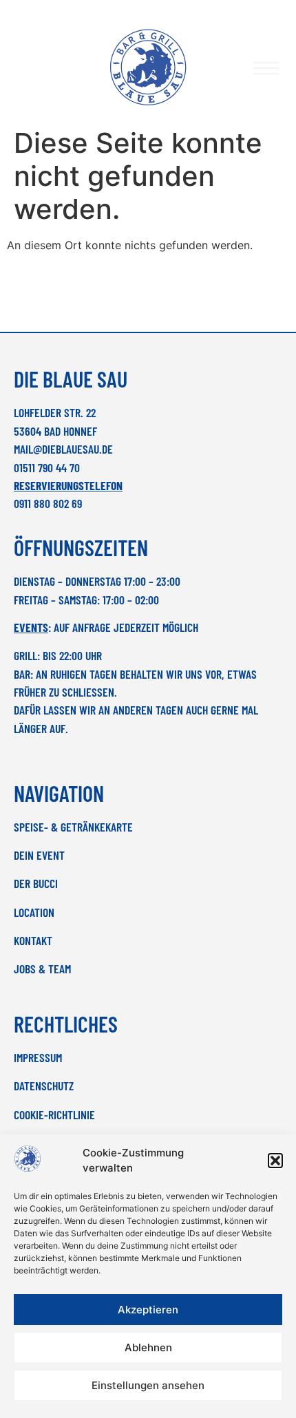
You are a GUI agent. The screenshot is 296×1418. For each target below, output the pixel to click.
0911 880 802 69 (48, 503)
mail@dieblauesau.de (63, 448)
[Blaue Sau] (148, 67)
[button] (275, 1160)
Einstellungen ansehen (148, 1385)
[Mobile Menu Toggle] (266, 68)
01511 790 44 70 (47, 467)
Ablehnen (148, 1347)
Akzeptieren (148, 1309)
